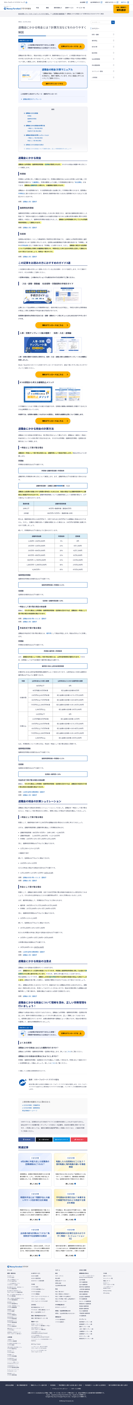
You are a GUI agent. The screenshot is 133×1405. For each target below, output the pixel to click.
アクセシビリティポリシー (60, 1389)
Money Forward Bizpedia (87, 1276)
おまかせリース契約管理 (37, 1281)
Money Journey (107, 1290)
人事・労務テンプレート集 (86, 1329)
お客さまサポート (110, 2)
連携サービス (69, 8)
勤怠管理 (94, 53)
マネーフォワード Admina (38, 1299)
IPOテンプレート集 (84, 1336)
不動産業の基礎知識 (84, 1313)
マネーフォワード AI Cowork (39, 1347)
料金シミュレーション (61, 1301)
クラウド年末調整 (12, 1355)
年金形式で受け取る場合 (34, 131)
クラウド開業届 (35, 1294)
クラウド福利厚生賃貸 (13, 1366)
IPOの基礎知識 (83, 1299)
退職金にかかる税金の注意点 (35, 145)
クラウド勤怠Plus (14, 1347)
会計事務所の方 (95, 2)
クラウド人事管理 (12, 1340)
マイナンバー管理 (97, 71)
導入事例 (57, 1278)
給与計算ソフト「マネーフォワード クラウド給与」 (34, 14)
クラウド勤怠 (14, 1344)
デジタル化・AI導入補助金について (40, 1309)
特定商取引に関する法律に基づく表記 (70, 1385)
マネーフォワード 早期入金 (38, 1328)
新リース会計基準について (38, 1312)
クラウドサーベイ (13, 1370)
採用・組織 (95, 34)
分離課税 (35, 182)
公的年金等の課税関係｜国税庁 (34, 792)
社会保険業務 (96, 59)
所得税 (29, 116)
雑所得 (48, 633)
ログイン (123, 2)
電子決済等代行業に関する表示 (118, 1385)
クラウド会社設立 (36, 1291)
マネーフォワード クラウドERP (39, 1301)
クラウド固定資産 (12, 1317)
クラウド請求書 (15, 1295)
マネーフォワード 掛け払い (14, 1332)
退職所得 (34, 185)
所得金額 (24, 245)
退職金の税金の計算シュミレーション (37, 135)
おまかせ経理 (34, 1276)
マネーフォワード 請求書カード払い (40, 1324)
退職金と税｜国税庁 (30, 201)
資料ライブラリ (107, 1276)
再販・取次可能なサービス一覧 (39, 1318)
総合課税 (78, 182)
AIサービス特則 (76, 1389)
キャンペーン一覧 (108, 1278)
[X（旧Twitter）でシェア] (44, 1139)
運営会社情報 (9, 1385)
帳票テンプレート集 (84, 1326)
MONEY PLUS (108, 1287)
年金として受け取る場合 (34, 141)
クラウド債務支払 (12, 1314)
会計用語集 (82, 1279)
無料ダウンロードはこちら (52, 325)
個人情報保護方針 (22, 1385)
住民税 (29, 121)
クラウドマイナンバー (13, 1363)
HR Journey (106, 1293)
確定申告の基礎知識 (84, 1287)
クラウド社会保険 (12, 1359)
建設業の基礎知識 (84, 1308)
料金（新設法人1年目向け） (62, 1294)
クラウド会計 (10, 1276)
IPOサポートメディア (60, 1307)
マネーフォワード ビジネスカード (40, 1296)
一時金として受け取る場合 (35, 128)
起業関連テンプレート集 (85, 1334)
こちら (68, 1051)
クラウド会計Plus (13, 1280)
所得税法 (21, 193)
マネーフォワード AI (39, 1351)
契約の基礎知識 (83, 1294)
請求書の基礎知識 (84, 1291)
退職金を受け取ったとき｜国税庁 (34, 618)
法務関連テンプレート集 (85, 1331)
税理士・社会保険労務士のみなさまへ (65, 1313)
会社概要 (82, 2)
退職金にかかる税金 (32, 113)
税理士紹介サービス (60, 1281)
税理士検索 (58, 1283)
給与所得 (52, 977)
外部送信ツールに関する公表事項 (95, 1385)
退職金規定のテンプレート (32, 99)
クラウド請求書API (60, 1319)
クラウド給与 (10, 1351)
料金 (37, 8)
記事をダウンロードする (69, 46)
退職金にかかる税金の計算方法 (35, 125)
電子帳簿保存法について (37, 1307)
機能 (47, 8)
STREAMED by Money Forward (39, 1332)
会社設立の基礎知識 (84, 1296)
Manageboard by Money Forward (40, 1336)
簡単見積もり (58, 8)
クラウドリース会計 (13, 1284)
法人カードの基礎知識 (85, 1301)
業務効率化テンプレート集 (86, 1338)
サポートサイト (59, 1276)
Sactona (41, 1340)
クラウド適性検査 (12, 1374)
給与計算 (94, 47)
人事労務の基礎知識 (58, 14)
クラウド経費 (11, 1310)
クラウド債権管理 (13, 1306)
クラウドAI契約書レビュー (38, 1289)
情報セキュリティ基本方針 (39, 1385)
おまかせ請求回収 (36, 1278)
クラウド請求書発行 (15, 1299)
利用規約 (53, 1385)
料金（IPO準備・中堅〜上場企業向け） (65, 1299)
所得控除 (59, 486)
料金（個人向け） (60, 1291)
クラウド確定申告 (15, 1287)
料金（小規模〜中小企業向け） (63, 1296)
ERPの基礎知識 (83, 1282)
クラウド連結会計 (12, 1325)
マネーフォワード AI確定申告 (14, 1291)
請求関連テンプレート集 (85, 1322)
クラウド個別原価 (12, 1321)
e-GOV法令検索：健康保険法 (31, 1108)
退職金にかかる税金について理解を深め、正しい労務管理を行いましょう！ (49, 149)
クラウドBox (14, 1329)
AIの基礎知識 (82, 1315)
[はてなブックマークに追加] (61, 1139)
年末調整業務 (96, 65)
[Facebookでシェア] (26, 1139)
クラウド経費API (59, 1322)
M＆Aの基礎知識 (83, 1311)
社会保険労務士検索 (60, 1285)
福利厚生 (94, 41)
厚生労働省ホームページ (29, 1111)
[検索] (113, 22)
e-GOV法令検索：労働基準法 (31, 1105)
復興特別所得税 (31, 119)
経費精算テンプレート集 (85, 1324)
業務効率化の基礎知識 (85, 1303)
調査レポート (106, 1281)
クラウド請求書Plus (12, 1302)
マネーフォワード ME (108, 1283)
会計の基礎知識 (83, 1284)
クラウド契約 (34, 1287)
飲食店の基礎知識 (84, 1306)
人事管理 (94, 77)
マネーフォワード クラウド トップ (14, 2)
